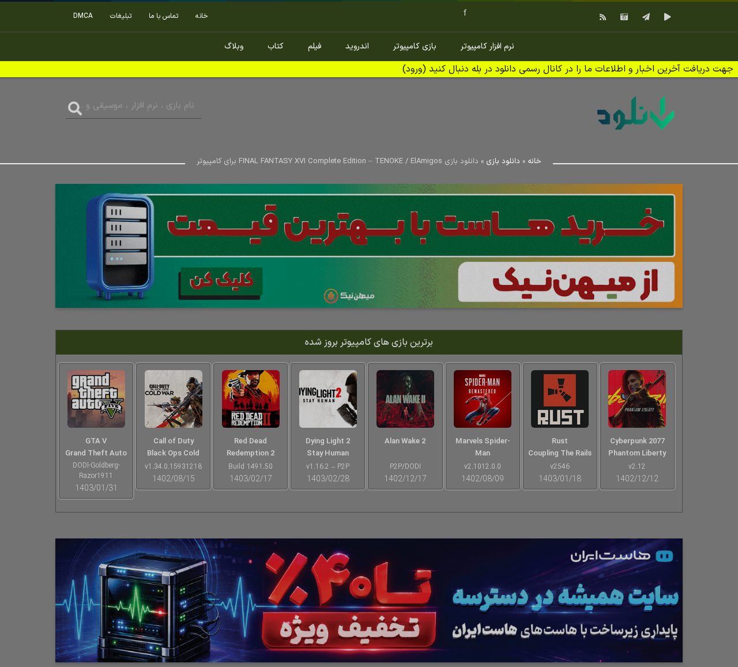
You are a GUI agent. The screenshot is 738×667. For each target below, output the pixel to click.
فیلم (314, 46)
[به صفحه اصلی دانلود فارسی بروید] (636, 131)
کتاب (276, 46)
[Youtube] (666, 16)
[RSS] (601, 16)
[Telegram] (645, 16)
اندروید (357, 46)
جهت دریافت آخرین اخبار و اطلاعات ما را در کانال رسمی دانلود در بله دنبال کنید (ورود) (567, 69)
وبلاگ (233, 46)
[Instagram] (623, 16)
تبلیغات (120, 16)
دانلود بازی (503, 161)
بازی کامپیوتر (414, 46)
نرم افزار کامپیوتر (487, 46)
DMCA (83, 16)
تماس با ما (163, 16)
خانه (201, 16)
